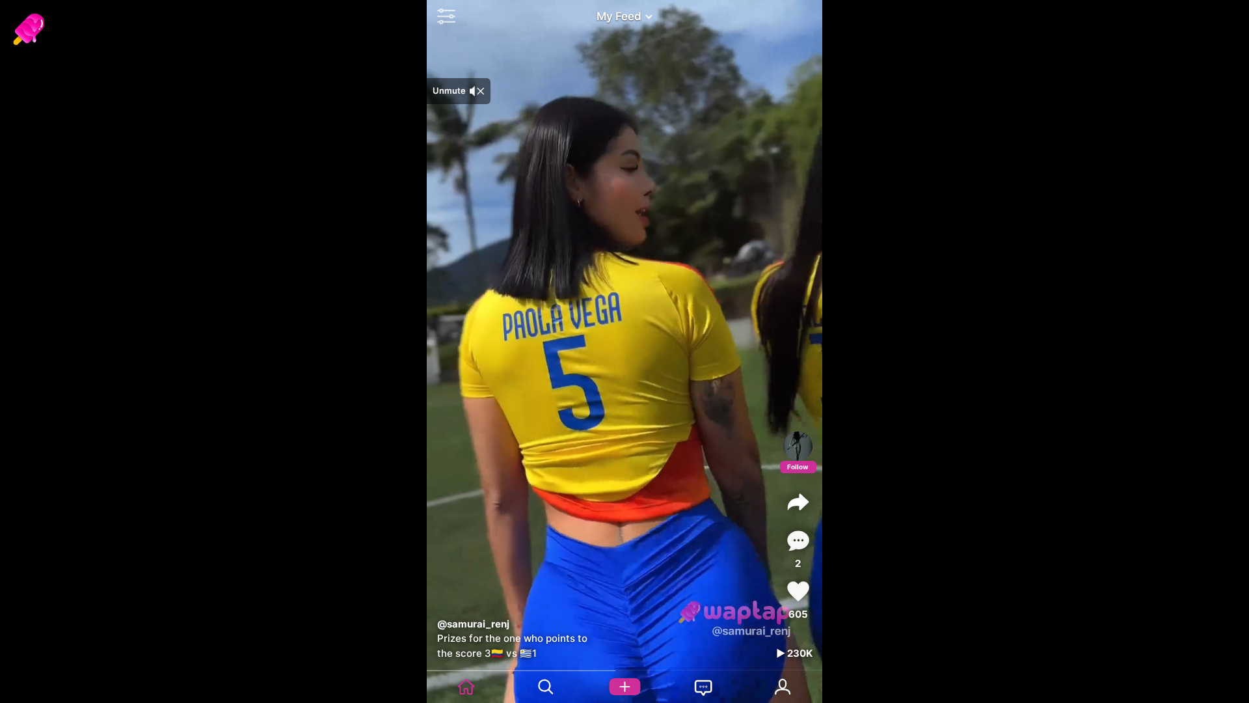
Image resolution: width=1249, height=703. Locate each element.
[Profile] (798, 446)
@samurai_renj (473, 624)
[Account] (782, 686)
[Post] (624, 686)
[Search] (545, 686)
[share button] (798, 501)
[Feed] (466, 686)
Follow (798, 467)
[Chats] (704, 686)
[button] (443, 16)
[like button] (798, 591)
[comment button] (798, 541)
